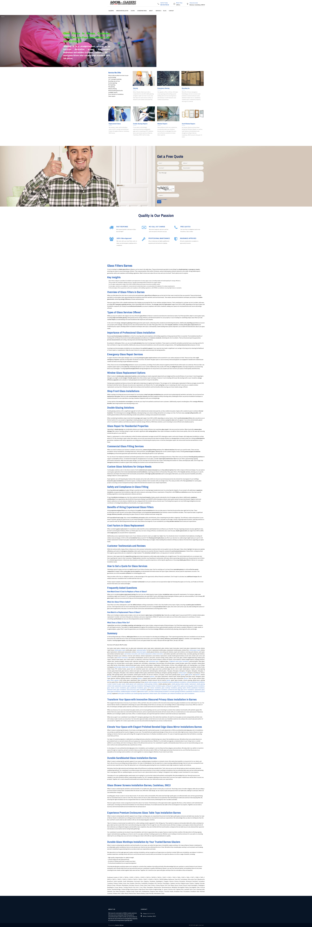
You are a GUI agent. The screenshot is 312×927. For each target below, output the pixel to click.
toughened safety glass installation (179, 661)
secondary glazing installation (177, 691)
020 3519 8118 (164, 5)
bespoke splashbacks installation (177, 682)
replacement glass (141, 650)
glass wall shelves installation (152, 687)
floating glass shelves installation (153, 686)
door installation (162, 693)
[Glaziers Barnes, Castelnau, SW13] (123, 3)
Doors (133, 11)
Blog (164, 11)
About (151, 11)
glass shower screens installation (116, 687)
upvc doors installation (188, 693)
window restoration (157, 654)
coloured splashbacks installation (196, 682)
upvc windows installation (174, 693)
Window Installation (122, 11)
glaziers (198, 674)
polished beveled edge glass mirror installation (181, 689)
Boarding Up (185, 88)
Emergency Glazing (163, 88)
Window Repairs (162, 124)
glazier (183, 674)
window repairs (183, 672)
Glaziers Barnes (119, 925)
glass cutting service (168, 686)
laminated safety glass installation (116, 689)
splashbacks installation (192, 691)
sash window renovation (130, 654)
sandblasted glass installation (129, 691)
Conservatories (142, 11)
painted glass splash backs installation (124, 667)
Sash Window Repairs (188, 124)
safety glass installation (113, 691)
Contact (171, 11)
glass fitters (110, 680)
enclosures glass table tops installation (132, 686)
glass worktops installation (169, 687)
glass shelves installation (198, 686)
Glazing (135, 88)
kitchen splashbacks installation (196, 687)
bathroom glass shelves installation (158, 682)
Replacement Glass (115, 124)
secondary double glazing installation (159, 691)
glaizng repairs (182, 687)
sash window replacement (145, 654)
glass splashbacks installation (135, 687)
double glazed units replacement (135, 684)
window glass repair (119, 650)
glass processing (185, 686)
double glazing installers (151, 684)
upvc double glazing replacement (140, 693)
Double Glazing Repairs (140, 124)
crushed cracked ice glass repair (116, 684)
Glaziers (111, 11)
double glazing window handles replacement (184, 684)
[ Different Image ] (162, 199)
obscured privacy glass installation (136, 689)
